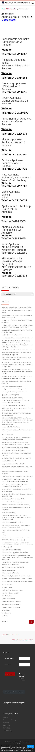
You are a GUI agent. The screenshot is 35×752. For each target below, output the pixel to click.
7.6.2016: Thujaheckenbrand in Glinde (13, 405)
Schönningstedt (10, 9)
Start (2, 9)
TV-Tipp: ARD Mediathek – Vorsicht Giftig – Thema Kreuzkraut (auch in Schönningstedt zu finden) (17, 326)
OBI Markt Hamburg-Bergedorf (11, 604)
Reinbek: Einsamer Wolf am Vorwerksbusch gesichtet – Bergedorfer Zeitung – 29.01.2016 (15, 443)
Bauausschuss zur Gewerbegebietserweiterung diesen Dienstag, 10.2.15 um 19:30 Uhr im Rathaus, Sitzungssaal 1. (17, 557)
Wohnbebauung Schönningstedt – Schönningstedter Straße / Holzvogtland (17, 316)
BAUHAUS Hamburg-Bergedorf (11, 601)
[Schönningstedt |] (16, 2)
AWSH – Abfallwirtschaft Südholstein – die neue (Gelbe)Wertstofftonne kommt (16, 358)
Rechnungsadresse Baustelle (10, 573)
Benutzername (9, 658)
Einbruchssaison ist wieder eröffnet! (12, 522)
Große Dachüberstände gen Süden (11, 590)
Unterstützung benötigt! (8, 512)
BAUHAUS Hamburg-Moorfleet (11, 607)
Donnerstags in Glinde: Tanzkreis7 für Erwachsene (16, 338)
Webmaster (6, 725)
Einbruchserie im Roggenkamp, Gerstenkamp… (15, 552)
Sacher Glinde (5, 610)
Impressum (6, 722)
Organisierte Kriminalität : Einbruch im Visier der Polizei (15, 531)
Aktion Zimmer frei (7, 435)
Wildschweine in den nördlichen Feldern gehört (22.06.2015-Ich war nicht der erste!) (15, 539)
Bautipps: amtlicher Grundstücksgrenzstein (14, 389)
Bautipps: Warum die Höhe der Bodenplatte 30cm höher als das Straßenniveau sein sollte (16, 377)
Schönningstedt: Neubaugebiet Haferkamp (14, 392)
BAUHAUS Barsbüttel (8, 599)
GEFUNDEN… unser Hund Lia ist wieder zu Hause (16, 350)
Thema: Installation (7, 587)
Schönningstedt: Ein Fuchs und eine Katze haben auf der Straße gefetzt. (17, 409)
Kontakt (5, 717)
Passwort (8, 664)
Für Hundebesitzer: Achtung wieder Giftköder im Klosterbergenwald (16, 414)
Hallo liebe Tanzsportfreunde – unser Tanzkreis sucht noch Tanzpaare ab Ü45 (15, 526)
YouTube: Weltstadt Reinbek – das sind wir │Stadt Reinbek (16, 311)
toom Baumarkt (6, 613)
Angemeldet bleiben (23, 675)
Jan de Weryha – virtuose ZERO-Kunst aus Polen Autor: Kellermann (16, 490)
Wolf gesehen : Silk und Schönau (11, 549)
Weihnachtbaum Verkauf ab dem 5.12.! (13, 499)
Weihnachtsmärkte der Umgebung (11, 502)
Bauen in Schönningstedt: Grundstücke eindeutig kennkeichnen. (16, 382)
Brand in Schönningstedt (8, 461)
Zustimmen (30, 746)
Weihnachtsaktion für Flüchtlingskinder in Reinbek (16, 458)
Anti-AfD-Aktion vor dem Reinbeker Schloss (14, 447)
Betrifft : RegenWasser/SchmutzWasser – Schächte (17, 581)
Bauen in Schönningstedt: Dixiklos (11, 386)
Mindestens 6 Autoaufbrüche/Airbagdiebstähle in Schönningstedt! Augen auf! (16, 353)
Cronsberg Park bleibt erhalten (10, 427)
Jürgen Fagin (6, 728)
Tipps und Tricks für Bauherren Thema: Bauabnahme (17, 578)
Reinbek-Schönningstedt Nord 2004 (12, 567)
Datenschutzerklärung (9, 720)
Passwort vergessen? (22, 679)
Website (6, 49)
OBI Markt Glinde (6, 596)
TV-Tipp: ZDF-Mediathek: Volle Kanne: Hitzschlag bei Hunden (16, 321)
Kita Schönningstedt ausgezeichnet (12, 397)
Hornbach (4, 616)
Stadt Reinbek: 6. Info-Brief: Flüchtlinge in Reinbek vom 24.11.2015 (16, 495)
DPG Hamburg (7, 731)
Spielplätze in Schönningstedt (10, 395)
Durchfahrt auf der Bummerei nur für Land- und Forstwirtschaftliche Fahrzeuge (15, 401)
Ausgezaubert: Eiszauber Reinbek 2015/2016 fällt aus (16, 468)
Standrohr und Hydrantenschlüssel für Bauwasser (16, 576)
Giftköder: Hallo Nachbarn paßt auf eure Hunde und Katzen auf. (16, 431)
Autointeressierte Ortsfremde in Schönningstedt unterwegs (16, 454)
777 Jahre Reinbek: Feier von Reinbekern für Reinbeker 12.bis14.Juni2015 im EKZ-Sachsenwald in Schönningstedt (17, 545)
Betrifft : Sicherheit (7, 584)
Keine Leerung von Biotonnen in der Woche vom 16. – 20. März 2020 (17, 331)
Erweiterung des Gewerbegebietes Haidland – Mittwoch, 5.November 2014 (15, 563)
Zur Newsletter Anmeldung (14, 692)
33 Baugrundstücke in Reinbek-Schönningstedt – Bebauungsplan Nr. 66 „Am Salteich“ (16, 438)
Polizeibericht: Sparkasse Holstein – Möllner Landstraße (14, 472)
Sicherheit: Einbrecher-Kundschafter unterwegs (15, 505)
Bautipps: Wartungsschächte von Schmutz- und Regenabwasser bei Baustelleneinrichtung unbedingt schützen (17, 371)
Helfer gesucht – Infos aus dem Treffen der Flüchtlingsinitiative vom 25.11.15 (14, 485)
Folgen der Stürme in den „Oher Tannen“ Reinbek (16, 307)
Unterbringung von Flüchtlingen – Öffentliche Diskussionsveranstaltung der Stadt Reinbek (14, 480)
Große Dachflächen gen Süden (10, 593)
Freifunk (3, 535)
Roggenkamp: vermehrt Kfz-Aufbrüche (13, 464)
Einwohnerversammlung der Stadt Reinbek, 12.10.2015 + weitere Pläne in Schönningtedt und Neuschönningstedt (16, 517)
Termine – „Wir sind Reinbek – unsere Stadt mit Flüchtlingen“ (15, 508)
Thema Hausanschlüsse (8, 570)
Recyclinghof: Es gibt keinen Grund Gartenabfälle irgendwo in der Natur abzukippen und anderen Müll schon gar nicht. (16, 364)
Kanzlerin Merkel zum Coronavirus (11, 335)
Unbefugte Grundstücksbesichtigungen (13, 450)
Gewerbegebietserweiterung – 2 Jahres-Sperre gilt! (17, 476)
